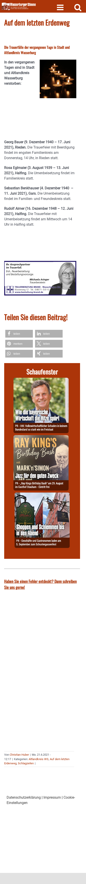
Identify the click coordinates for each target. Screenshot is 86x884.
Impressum (52, 797)
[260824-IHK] (41, 380)
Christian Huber (19, 754)
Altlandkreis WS (39, 759)
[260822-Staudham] (41, 438)
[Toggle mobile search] (78, 7)
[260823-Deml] (42, 495)
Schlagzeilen (26, 763)
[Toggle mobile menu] (61, 7)
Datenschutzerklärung (24, 797)
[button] (19, 334)
